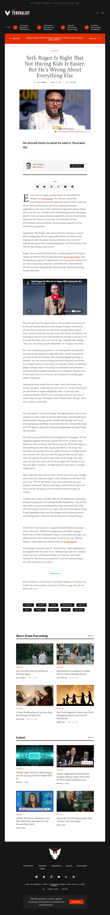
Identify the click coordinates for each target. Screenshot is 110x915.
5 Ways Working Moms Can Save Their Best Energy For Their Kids (34, 714)
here (70, 585)
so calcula (68, 541)
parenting (53, 610)
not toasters (47, 198)
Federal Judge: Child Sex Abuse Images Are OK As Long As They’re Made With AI (34, 775)
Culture (53, 605)
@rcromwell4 (39, 167)
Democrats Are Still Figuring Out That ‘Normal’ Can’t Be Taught (74, 820)
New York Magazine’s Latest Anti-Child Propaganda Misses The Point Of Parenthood (75, 715)
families (82, 605)
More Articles (77, 166)
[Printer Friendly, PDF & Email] (72, 186)
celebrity (28, 605)
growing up (40, 610)
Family (27, 610)
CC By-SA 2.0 (86, 131)
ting (75, 541)
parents (65, 610)
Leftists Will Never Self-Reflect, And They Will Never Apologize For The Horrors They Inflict (33, 821)
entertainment (67, 605)
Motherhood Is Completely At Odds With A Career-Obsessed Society (73, 672)
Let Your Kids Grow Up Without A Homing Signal (32, 672)
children (41, 605)
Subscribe (76, 902)
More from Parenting (32, 636)
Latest (20, 737)
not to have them (72, 257)
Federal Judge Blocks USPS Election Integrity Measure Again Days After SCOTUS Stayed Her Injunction (73, 777)
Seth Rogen (78, 610)
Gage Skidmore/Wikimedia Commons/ (69, 131)
